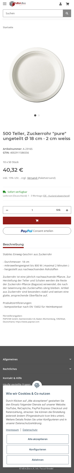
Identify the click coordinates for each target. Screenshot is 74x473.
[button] (60, 3)
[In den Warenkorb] (6, 38)
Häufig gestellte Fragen (17, 384)
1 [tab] (35, 115)
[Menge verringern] (7, 210)
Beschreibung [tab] (13, 244)
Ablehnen (38, 459)
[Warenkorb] (67, 3)
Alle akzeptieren (38, 439)
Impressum (12, 429)
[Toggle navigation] (4, 2)
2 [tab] (39, 115)
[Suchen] (67, 13)
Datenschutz (30, 429)
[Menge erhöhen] (67, 210)
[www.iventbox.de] (17, 4)
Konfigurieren (37, 449)
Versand (32, 178)
